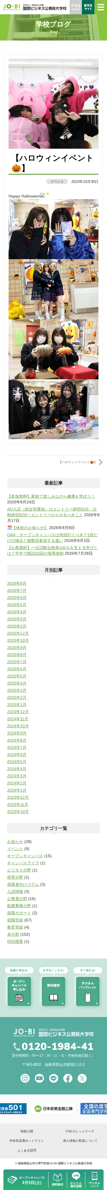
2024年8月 (17, 740)
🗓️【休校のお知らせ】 (27, 527)
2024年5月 (17, 761)
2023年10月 (18, 811)
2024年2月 (17, 783)
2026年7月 (17, 590)
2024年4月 (17, 769)
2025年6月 (17, 669)
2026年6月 (17, 597)
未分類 (13, 934)
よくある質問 (26, 1150)
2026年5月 (17, 604)
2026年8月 (17, 583)
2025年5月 (17, 676)
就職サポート (19, 913)
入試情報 (15, 891)
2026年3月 (17, 619)
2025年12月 (18, 633)
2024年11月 (17, 719)
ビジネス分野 (19, 870)
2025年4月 (17, 683)
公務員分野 (17, 898)
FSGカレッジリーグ (80, 1131)
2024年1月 (17, 790)
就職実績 (15, 920)
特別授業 (15, 941)
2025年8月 (17, 654)
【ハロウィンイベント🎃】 (77, 462)
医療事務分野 (19, 905)
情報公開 (27, 1131)
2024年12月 (18, 711)
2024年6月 (17, 754)
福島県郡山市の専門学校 (33, 1163)
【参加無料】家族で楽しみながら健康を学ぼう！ (51, 496)
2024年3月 (17, 776)
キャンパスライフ (23, 863)
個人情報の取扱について (80, 1140)
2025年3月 (17, 690)
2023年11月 (17, 804)
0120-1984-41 (58, 1047)
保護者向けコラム (23, 884)
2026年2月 (17, 626)
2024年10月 (18, 726)
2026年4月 (17, 612)
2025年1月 (17, 704)
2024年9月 (17, 733)
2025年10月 (18, 640)
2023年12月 (18, 797)
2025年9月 (17, 647)
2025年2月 (17, 697)
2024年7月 (17, 747)
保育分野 (15, 877)
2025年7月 (17, 661)
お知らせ (15, 841)
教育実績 (15, 927)
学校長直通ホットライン (26, 1140)
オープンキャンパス (25, 856)
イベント (57, 181)
